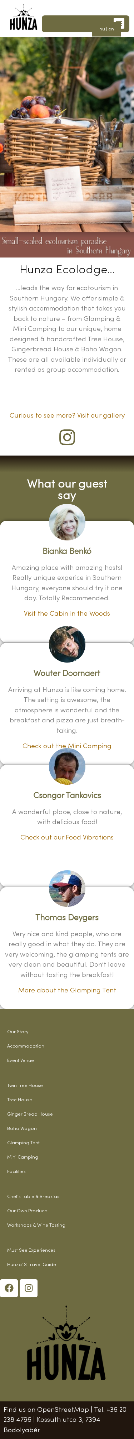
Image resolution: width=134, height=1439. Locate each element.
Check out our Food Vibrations (67, 837)
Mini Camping (22, 1157)
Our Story (17, 1032)
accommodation (25, 1046)
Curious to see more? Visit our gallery (67, 416)
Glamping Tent (23, 1143)
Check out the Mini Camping (67, 746)
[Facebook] (9, 1288)
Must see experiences (31, 1250)
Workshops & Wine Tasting (36, 1225)
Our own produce (27, 1211)
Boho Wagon (22, 1129)
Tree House (19, 1100)
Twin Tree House (25, 1086)
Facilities (16, 1172)
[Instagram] (29, 1288)
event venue (20, 1061)
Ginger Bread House (30, 1114)
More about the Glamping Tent (67, 990)
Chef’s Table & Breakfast (34, 1197)
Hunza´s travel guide (31, 1265)
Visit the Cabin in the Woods (67, 614)
